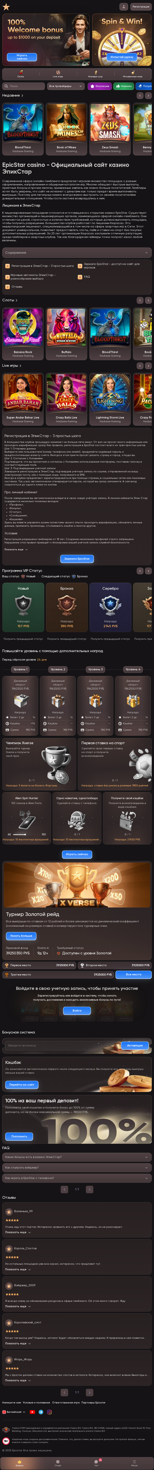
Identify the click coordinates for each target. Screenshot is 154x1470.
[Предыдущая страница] (64, 1392)
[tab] (20, 74)
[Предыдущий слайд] (140, 95)
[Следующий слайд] (148, 95)
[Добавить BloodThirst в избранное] (38, 108)
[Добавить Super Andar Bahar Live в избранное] (38, 378)
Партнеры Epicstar (93, 1402)
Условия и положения (36, 1402)
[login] (123, 6)
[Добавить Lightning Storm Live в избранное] (125, 378)
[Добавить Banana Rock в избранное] (38, 313)
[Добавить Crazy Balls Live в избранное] (81, 378)
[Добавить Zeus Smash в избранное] (125, 108)
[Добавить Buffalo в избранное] (81, 313)
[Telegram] (41, 1412)
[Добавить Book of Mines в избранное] (81, 108)
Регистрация (141, 6)
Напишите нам (11, 1402)
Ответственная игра (66, 1402)
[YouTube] (32, 1412)
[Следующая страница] (89, 1392)
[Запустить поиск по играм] (6, 86)
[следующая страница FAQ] (89, 1189)
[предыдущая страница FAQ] (64, 1189)
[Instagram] (49, 1412)
